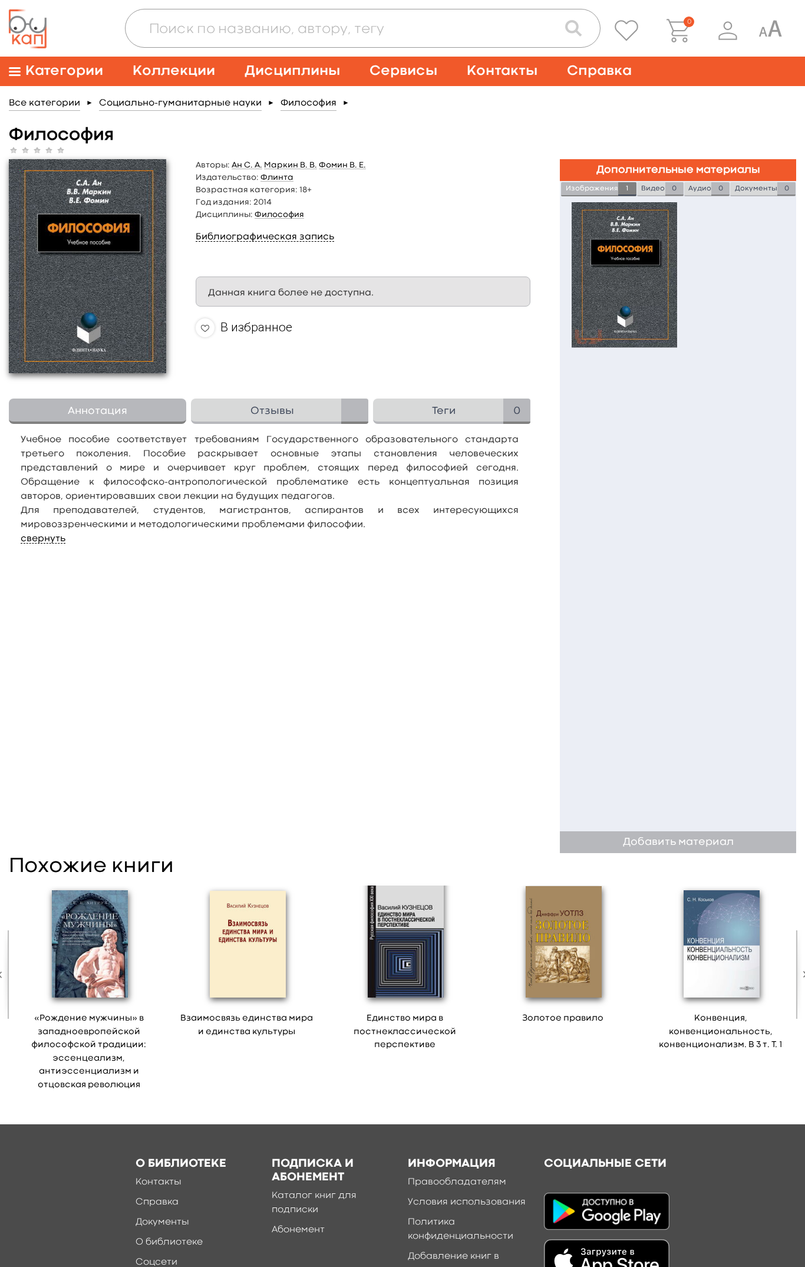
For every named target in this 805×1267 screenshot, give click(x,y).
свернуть (43, 539)
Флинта (276, 177)
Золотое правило (562, 1018)
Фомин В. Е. (342, 165)
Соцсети (156, 1262)
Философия (308, 103)
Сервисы (403, 71)
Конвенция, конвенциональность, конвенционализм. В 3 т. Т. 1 (720, 1032)
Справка (599, 71)
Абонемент (298, 1230)
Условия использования (467, 1202)
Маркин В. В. (290, 165)
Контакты (502, 71)
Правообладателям (457, 1182)
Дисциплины (292, 71)
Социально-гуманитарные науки (180, 103)
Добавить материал (678, 842)
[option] (89, 992)
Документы (162, 1222)
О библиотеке (169, 1242)
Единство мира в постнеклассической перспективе (405, 1032)
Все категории (44, 103)
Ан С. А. (247, 165)
